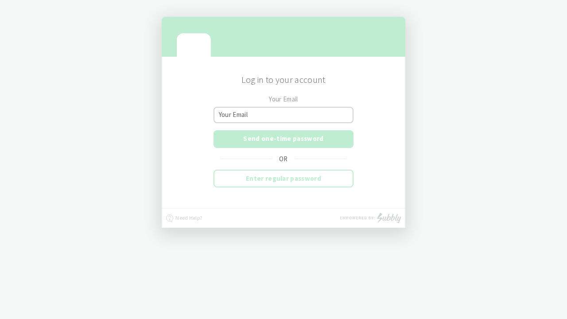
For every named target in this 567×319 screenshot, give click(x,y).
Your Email (283, 99)
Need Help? (188, 217)
